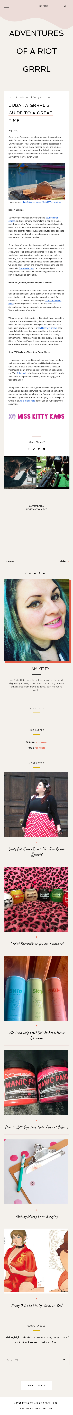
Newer (9, 561)
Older (63, 561)
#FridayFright (13, 1337)
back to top (35, 1385)
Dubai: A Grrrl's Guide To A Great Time (30, 113)
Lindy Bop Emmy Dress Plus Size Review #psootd (36, 851)
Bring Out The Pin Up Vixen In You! (36, 1305)
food (36, 747)
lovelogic (46, 1409)
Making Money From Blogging (37, 1216)
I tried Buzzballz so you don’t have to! (36, 943)
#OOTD (27, 1337)
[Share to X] (34, 449)
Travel (47, 97)
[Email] (44, 449)
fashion (36, 742)
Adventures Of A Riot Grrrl (36, 51)
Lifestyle (36, 97)
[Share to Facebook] (29, 449)
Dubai (25, 97)
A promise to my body (46, 1337)
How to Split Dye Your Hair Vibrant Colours (36, 1127)
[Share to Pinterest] (39, 449)
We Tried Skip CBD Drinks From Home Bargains (36, 1035)
